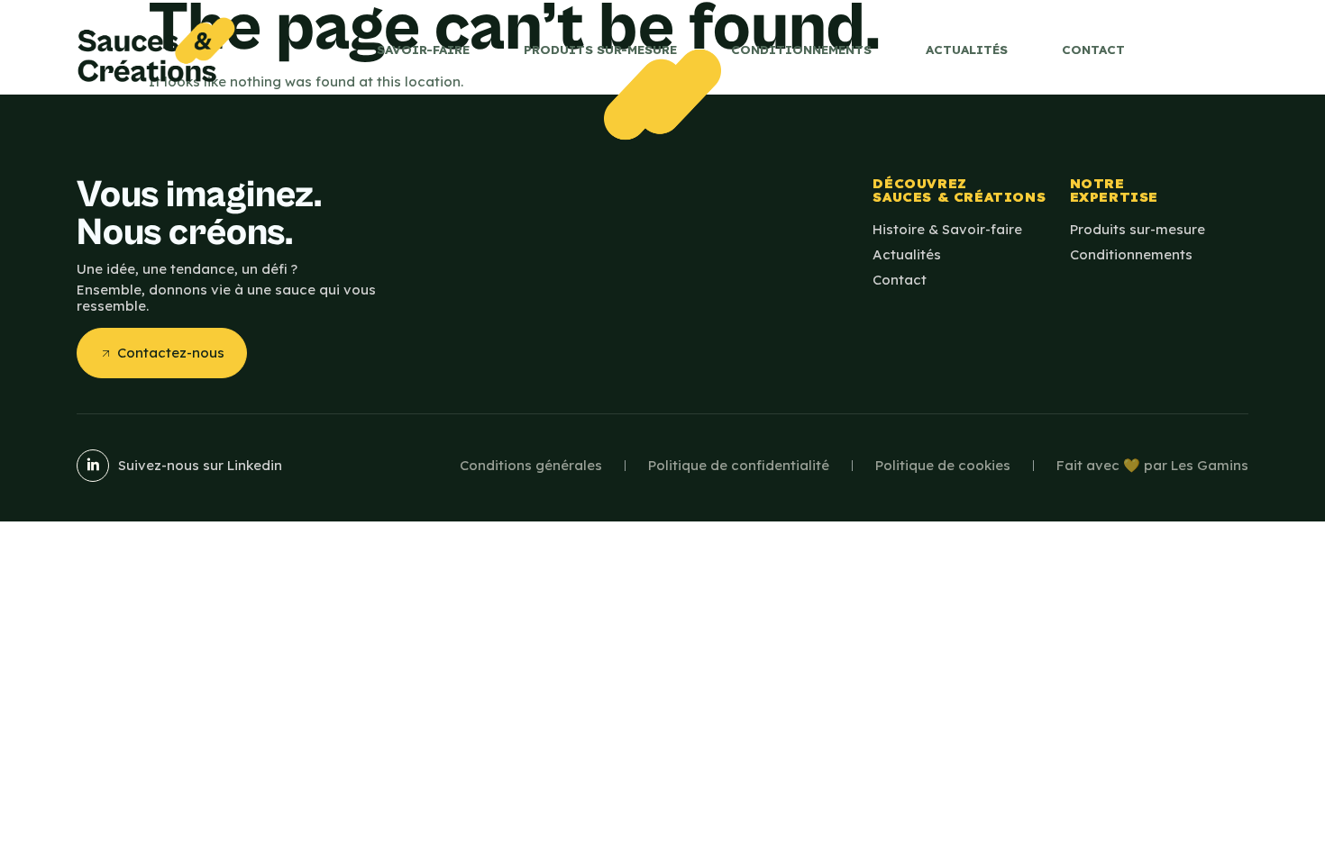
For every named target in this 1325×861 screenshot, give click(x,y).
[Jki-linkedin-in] (93, 465)
